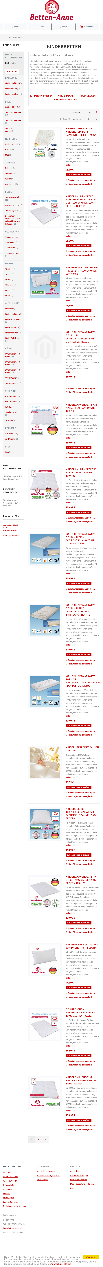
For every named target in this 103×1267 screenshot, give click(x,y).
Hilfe (72, 1188)
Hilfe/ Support (42, 1180)
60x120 (9, 290)
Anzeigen (77, 119)
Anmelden (74, 1171)
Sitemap (6, 1193)
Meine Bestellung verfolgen (82, 1184)
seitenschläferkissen (10, 530)
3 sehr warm (11, 248)
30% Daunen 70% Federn (12, 371)
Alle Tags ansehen (11, 536)
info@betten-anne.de (12, 1228)
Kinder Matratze (13, 327)
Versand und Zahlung (46, 1171)
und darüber (10, 129)
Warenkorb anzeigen (79, 1175)
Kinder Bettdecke (12, 339)
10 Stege (10, 420)
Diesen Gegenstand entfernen (21, 63)
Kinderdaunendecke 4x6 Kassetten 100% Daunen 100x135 (81, 407)
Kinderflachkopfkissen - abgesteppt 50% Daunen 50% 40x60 (82, 270)
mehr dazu (70, 165)
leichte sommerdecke (10, 528)
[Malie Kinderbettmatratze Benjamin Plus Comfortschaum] (45, 620)
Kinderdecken (66, 95)
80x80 (9, 295)
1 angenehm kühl (13, 237)
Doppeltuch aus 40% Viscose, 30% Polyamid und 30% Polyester (13, 220)
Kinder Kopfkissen (12, 320)
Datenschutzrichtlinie (60, 1263)
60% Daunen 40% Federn (12, 355)
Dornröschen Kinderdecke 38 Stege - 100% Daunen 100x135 (80, 1012)
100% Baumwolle (12, 198)
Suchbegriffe (8, 1198)
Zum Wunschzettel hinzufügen (81, 180)
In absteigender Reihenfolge (96, 112)
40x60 (9, 280)
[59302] (45, 762)
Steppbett (10, 309)
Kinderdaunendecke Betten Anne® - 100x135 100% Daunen (81, 1080)
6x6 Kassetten (12, 402)
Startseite (3, 37)
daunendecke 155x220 (10, 525)
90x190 (9, 274)
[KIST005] (45, 484)
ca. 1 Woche (11, 439)
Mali (8, 155)
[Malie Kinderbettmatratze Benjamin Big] (45, 549)
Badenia (9, 149)
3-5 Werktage (12, 434)
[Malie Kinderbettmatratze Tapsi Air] (45, 691)
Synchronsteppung (13, 413)
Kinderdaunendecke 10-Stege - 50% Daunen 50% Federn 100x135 (81, 879)
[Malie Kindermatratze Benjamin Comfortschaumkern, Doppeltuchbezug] (45, 347)
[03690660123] (45, 143)
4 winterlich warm (12, 254)
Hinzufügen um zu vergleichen (81, 184)
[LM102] (45, 1024)
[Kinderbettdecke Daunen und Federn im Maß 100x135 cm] (45, 891)
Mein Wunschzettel (78, 1180)
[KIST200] (45, 1092)
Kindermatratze (13, 333)
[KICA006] (45, 419)
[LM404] (45, 959)
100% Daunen (12, 378)
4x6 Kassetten (12, 396)
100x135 (10, 285)
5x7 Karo (10, 407)
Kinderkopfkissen (41, 95)
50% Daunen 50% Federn (12, 363)
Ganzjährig (11, 184)
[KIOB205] (45, 824)
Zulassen (90, 1257)
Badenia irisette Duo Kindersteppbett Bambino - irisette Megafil (83, 131)
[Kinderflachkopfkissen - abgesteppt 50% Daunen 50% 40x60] (45, 282)
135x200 (10, 269)
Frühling (10, 168)
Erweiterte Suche (10, 1202)
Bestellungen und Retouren (14, 1206)
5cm (8, 452)
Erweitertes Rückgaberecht (48, 1175)
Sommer (10, 173)
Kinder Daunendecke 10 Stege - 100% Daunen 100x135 (81, 472)
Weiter (45, 1139)
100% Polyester (13, 211)
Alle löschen (12, 71)
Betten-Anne (12, 144)
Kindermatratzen (65, 99)
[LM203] (45, 211)
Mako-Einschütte (13, 205)
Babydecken (88, 95)
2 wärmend (11, 242)
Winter (9, 179)
